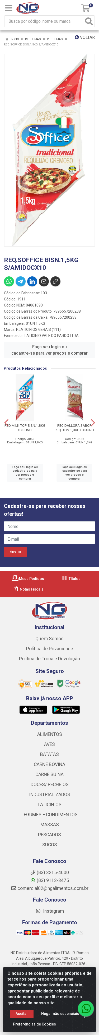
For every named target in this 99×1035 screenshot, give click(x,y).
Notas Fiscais (31, 589)
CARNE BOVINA (49, 764)
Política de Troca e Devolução (49, 658)
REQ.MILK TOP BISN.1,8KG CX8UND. (24, 427)
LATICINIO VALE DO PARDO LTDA (52, 335)
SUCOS (49, 844)
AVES (49, 744)
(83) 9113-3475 (53, 880)
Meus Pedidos (31, 579)
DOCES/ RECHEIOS (50, 784)
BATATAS (49, 754)
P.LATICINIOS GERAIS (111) (38, 329)
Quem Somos (49, 638)
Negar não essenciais (60, 1013)
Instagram (53, 911)
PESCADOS (49, 834)
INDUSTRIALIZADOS (49, 794)
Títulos (74, 579)
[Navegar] (6, 423)
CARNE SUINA (49, 774)
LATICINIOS (50, 804)
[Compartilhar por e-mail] (44, 281)
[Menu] (8, 8)
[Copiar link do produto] (55, 281)
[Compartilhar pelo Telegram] (21, 281)
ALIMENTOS (49, 734)
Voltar (87, 37)
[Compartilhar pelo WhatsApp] (9, 281)
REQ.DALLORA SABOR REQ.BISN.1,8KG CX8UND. (75, 427)
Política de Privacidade (49, 648)
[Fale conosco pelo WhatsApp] (86, 1009)
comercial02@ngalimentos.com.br (52, 888)
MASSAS (49, 824)
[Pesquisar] (89, 21)
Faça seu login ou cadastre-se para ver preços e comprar (49, 350)
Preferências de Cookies (34, 1024)
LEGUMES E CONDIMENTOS (49, 814)
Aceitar (22, 1013)
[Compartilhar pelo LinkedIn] (32, 281)
